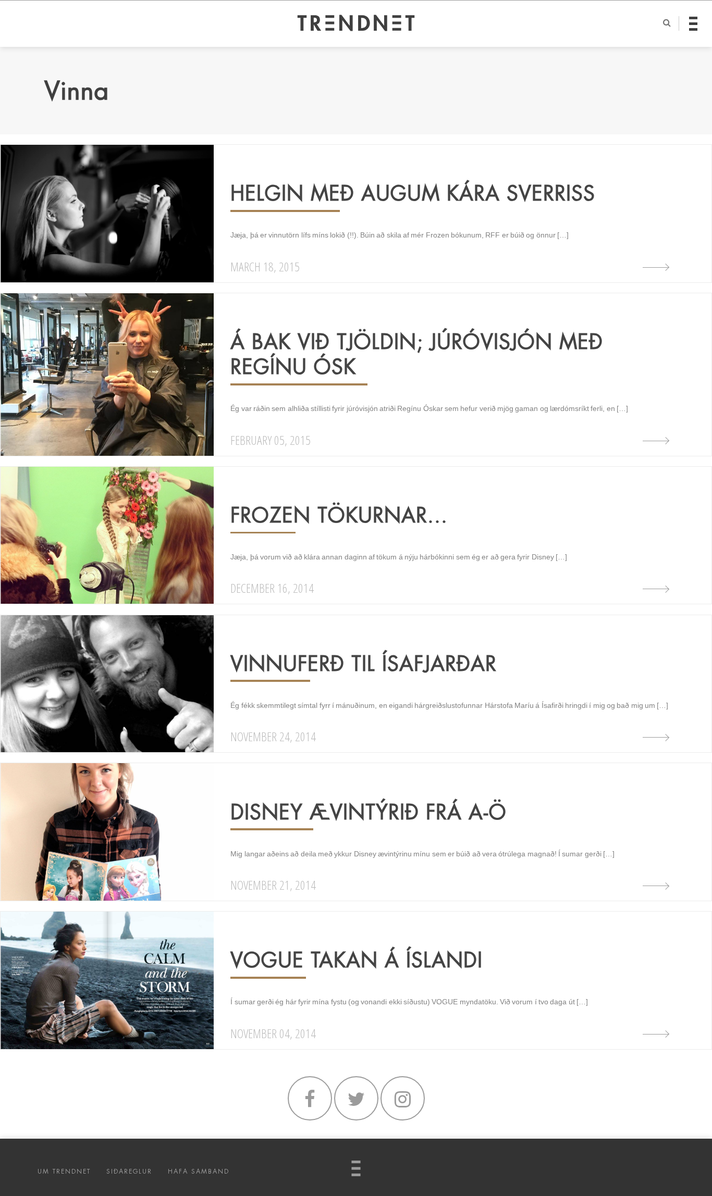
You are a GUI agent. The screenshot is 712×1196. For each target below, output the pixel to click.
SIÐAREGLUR (129, 1171)
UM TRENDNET (64, 1171)
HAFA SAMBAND (198, 1171)
